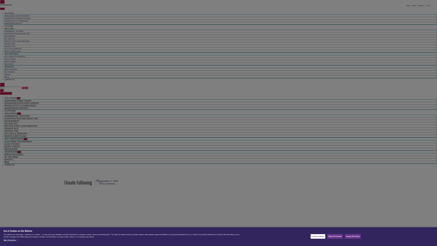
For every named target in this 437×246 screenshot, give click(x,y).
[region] (218, 236)
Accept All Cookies (353, 236)
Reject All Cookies (335, 236)
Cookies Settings (318, 236)
